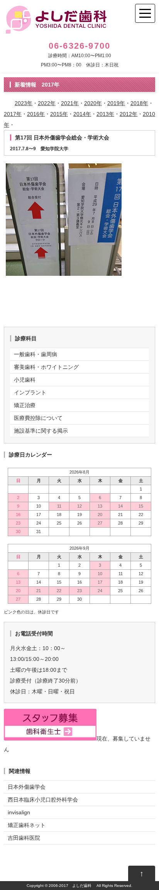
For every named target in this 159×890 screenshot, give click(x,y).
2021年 (70, 103)
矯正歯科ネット (27, 825)
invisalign (19, 812)
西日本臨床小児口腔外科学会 (43, 800)
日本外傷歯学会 (27, 787)
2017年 (13, 114)
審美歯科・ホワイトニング (46, 367)
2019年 (116, 103)
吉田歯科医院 (24, 838)
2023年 (23, 103)
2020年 (93, 103)
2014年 (82, 114)
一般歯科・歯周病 (35, 354)
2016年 (36, 114)
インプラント (30, 392)
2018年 (139, 103)
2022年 (47, 103)
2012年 (128, 114)
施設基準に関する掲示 (41, 431)
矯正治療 (25, 405)
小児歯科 (25, 380)
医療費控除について (38, 418)
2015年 (59, 114)
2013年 (105, 114)
